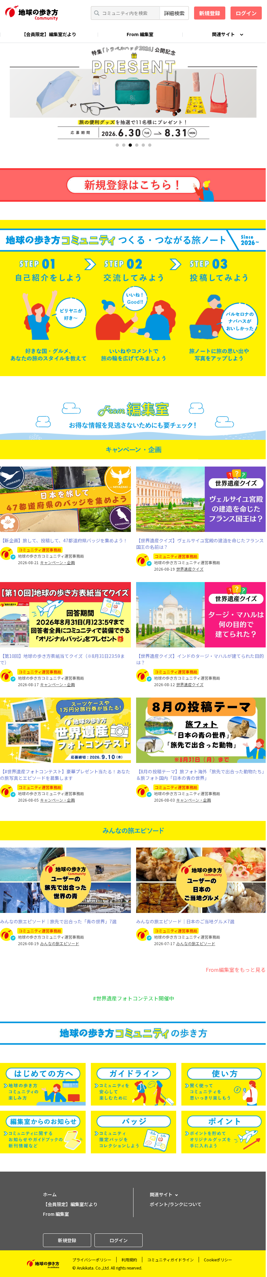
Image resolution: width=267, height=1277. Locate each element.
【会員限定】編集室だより (48, 34)
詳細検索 (174, 13)
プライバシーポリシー (91, 1259)
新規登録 (209, 13)
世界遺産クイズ (190, 569)
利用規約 (129, 1259)
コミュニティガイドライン (170, 1259)
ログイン (246, 13)
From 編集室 (140, 34)
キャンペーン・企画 (57, 562)
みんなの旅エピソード (59, 943)
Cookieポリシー (218, 1259)
